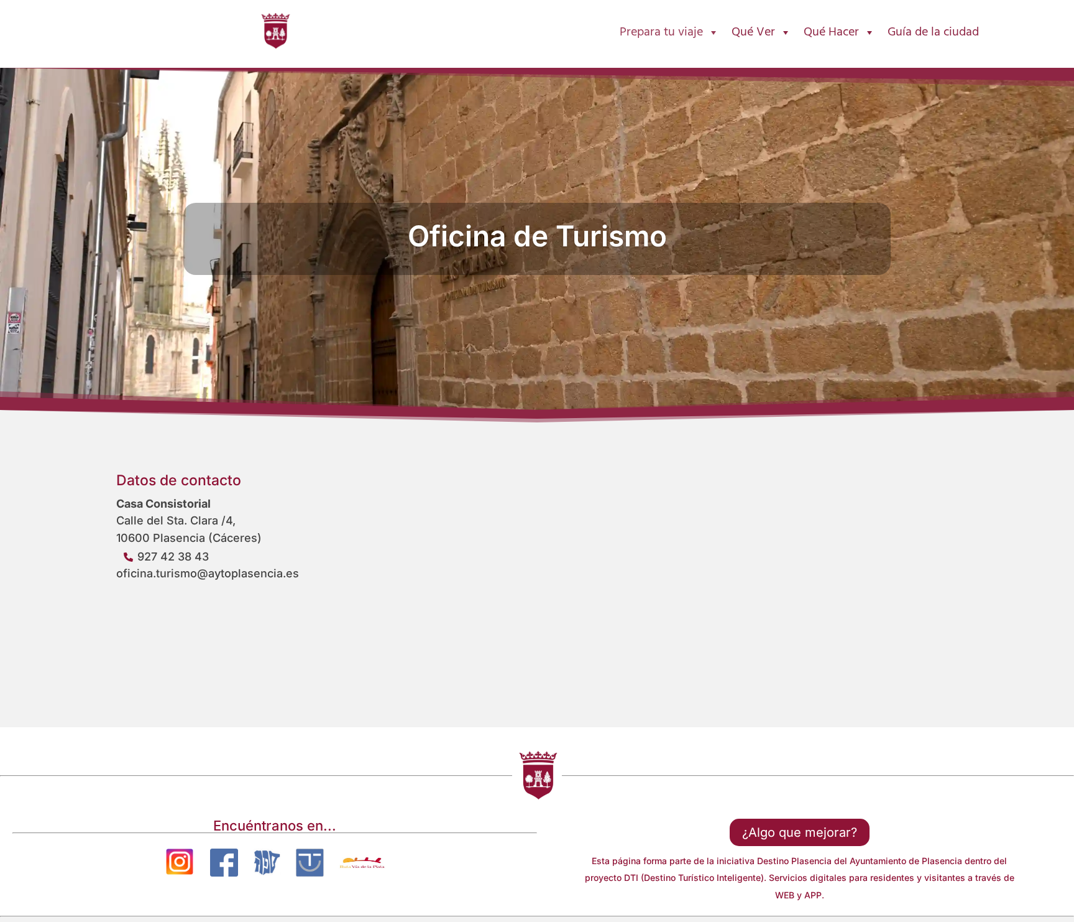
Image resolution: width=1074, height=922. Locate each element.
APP (813, 895)
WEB (784, 895)
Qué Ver (753, 32)
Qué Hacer (831, 32)
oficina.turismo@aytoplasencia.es (207, 573)
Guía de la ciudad (933, 32)
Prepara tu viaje (661, 32)
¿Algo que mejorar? (799, 832)
